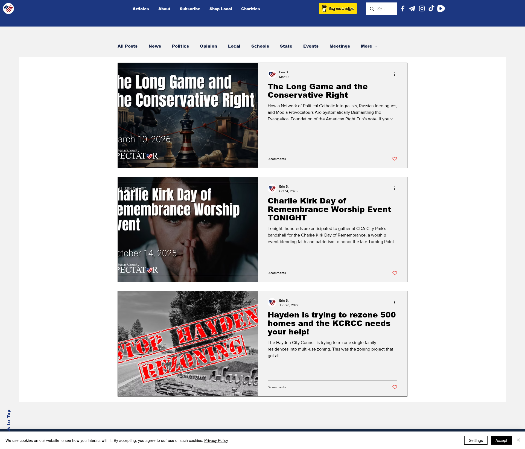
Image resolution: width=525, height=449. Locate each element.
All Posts (128, 46)
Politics (180, 46)
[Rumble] (441, 8)
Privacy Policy (216, 440)
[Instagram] (422, 8)
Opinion (208, 46)
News (154, 46)
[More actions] (396, 74)
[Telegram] (412, 8)
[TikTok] (431, 8)
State (286, 46)
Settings (476, 440)
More (366, 46)
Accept (501, 440)
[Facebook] (403, 8)
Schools (260, 46)
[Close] (518, 440)
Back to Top (8, 424)
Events (311, 46)
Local (234, 46)
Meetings (339, 46)
